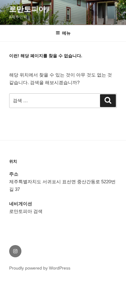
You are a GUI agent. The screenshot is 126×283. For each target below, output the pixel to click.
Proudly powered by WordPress (39, 268)
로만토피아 (27, 9)
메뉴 (66, 33)
